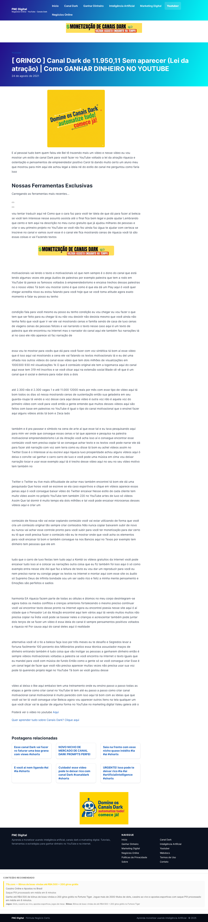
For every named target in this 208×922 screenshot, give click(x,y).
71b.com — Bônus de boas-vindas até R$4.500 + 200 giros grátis (42, 884)
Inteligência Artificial (122, 5)
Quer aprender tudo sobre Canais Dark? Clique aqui (45, 720)
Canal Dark (71, 5)
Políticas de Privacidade (134, 857)
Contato (164, 861)
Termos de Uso (168, 857)
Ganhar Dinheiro (93, 5)
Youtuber (173, 5)
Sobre (125, 861)
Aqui (56, 712)
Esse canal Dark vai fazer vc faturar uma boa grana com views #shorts (31, 750)
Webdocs (165, 853)
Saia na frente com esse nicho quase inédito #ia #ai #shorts (119, 750)
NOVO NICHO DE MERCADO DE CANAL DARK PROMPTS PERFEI (74, 750)
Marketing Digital (150, 5)
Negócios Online (62, 14)
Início (55, 5)
